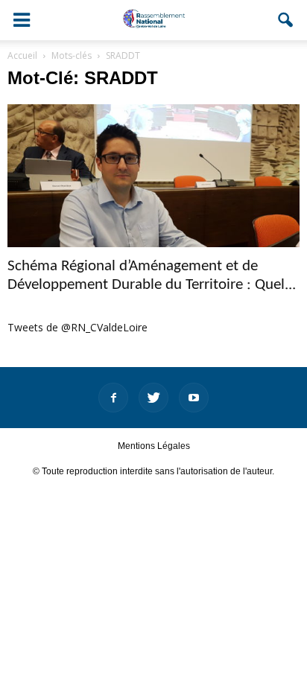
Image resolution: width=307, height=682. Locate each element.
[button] (286, 20)
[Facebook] (113, 397)
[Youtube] (194, 397)
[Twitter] (153, 397)
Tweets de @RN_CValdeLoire (77, 327)
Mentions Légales (154, 446)
